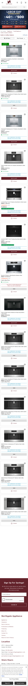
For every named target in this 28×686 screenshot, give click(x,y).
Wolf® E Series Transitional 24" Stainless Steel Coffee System (13, 94)
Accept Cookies (20, 683)
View (14, 105)
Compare (15, 73)
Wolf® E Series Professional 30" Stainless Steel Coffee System (14, 346)
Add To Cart (14, 70)
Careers (3, 635)
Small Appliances (17, 31)
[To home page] (9, 2)
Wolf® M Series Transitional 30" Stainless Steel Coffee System (14, 511)
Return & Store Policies (7, 637)
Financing (3, 629)
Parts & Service (5, 624)
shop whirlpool (7, 26)
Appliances (9, 31)
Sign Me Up (14, 605)
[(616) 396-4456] (21, 2)
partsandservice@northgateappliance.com (12, 656)
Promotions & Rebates (7, 626)
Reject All (7, 683)
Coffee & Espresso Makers (6, 32)
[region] (14, 675)
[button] (2, 2)
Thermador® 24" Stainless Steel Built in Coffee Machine (12, 59)
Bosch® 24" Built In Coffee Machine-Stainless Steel (11, 275)
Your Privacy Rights (14, 679)
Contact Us (4, 633)
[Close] (26, 667)
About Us (3, 631)
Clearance (4, 622)
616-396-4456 (9, 650)
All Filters (8, 38)
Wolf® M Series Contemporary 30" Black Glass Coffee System (13, 411)
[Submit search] (24, 7)
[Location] (17, 2)
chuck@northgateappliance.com (16, 652)
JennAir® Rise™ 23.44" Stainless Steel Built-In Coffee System (13, 202)
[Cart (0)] (25, 2)
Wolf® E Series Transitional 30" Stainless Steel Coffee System (13, 379)
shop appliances (20, 26)
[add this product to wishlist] (25, 44)
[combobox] (20, 38)
